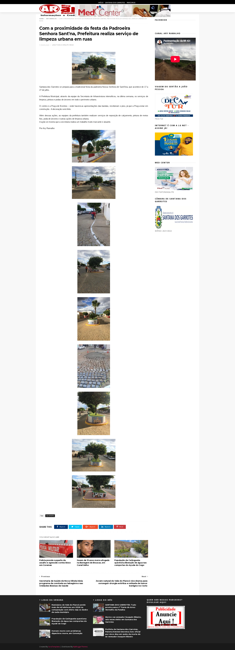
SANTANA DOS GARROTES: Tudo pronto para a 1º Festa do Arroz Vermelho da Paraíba (120, 607)
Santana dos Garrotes (115, 3)
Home (41, 19)
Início (101, 3)
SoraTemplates (54, 647)
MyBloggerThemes (80, 647)
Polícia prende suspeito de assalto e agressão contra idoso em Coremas (55, 562)
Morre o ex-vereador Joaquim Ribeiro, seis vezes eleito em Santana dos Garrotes (123, 619)
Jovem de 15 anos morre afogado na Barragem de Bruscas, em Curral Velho (93, 562)
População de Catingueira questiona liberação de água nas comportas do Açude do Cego (130, 562)
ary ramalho (51, 19)
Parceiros (131, 3)
